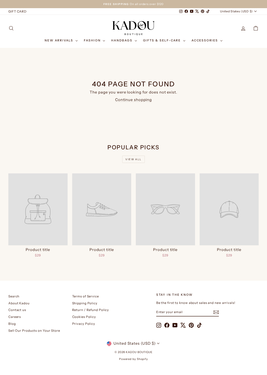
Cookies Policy (84, 317)
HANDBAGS (122, 40)
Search (13, 296)
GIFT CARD (17, 11)
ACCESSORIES (205, 40)
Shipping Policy (85, 303)
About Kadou (19, 303)
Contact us (17, 310)
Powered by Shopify (133, 359)
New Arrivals (59, 40)
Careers (14, 317)
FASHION (93, 40)
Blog (12, 324)
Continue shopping (133, 99)
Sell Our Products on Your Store (34, 331)
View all (133, 159)
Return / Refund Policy (90, 310)
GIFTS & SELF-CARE (162, 40)
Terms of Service (85, 296)
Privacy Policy (83, 324)
